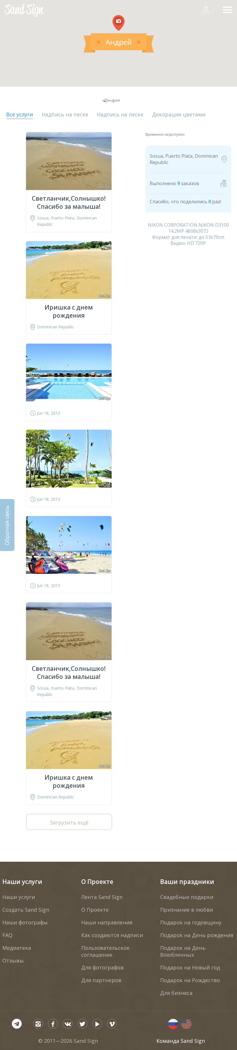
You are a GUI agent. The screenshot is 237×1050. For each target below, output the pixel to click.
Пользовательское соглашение (105, 951)
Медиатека (16, 947)
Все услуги (19, 114)
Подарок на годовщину (190, 922)
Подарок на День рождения (196, 935)
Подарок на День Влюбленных (182, 951)
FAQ (7, 935)
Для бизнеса (176, 992)
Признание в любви (186, 909)
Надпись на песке (65, 114)
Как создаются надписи (112, 935)
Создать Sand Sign (25, 909)
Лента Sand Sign (102, 896)
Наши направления (106, 922)
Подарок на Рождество (190, 980)
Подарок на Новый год (190, 967)
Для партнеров (101, 980)
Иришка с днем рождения (69, 311)
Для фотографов (102, 967)
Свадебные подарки (186, 896)
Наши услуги (22, 882)
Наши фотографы (25, 922)
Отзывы (13, 960)
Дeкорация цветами (178, 114)
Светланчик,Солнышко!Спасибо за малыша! (68, 202)
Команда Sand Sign (180, 1040)
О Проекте (97, 882)
